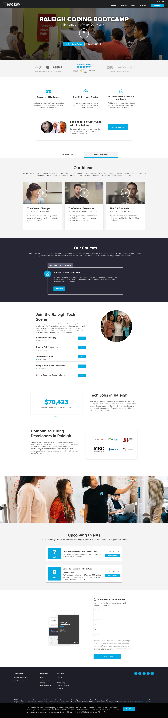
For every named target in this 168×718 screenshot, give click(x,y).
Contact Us (60, 688)
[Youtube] (152, 673)
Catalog (42, 682)
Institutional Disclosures (21, 677)
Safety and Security (20, 680)
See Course (59, 288)
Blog (41, 677)
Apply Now (157, 5)
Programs (113, 5)
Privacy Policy (61, 682)
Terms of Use (120, 648)
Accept (129, 709)
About (133, 5)
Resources (142, 5)
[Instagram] (148, 673)
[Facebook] (139, 673)
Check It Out (112, 555)
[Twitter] (135, 673)
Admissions (123, 5)
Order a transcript (45, 685)
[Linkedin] (144, 673)
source (56, 416)
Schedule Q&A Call (94, 44)
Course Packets (45, 680)
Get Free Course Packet (73, 44)
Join (81, 338)
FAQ (58, 680)
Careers (59, 677)
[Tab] (67, 155)
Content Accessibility (63, 685)
